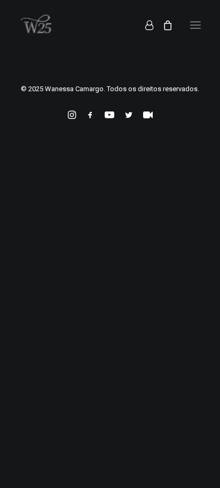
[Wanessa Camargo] (38, 25)
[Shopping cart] (162, 25)
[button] (195, 25)
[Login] (144, 25)
